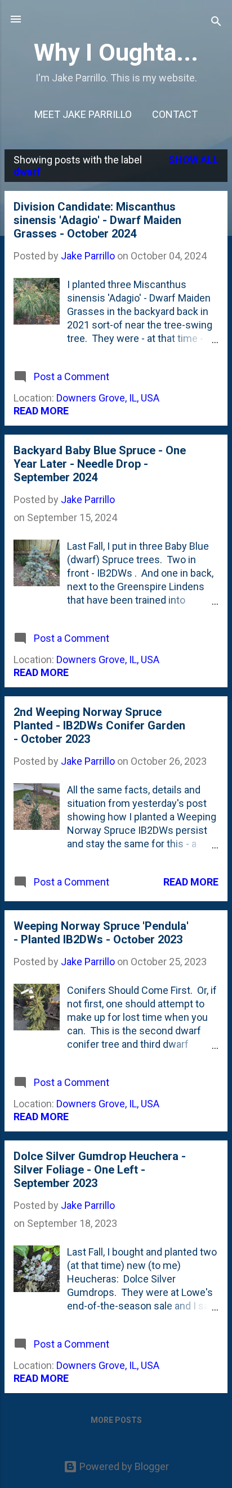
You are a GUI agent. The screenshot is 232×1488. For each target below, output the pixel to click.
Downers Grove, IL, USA (107, 398)
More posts (116, 1420)
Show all (193, 160)
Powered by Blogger (123, 1466)
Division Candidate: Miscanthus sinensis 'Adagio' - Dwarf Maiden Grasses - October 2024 (97, 220)
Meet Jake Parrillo (83, 114)
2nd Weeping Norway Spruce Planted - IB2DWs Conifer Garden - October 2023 (99, 725)
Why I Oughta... (116, 52)
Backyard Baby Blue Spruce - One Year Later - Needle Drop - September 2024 (100, 464)
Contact (175, 114)
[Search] (216, 23)
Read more (41, 411)
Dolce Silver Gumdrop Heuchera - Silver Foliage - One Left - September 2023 (100, 1169)
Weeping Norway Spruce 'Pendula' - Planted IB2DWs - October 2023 (101, 932)
